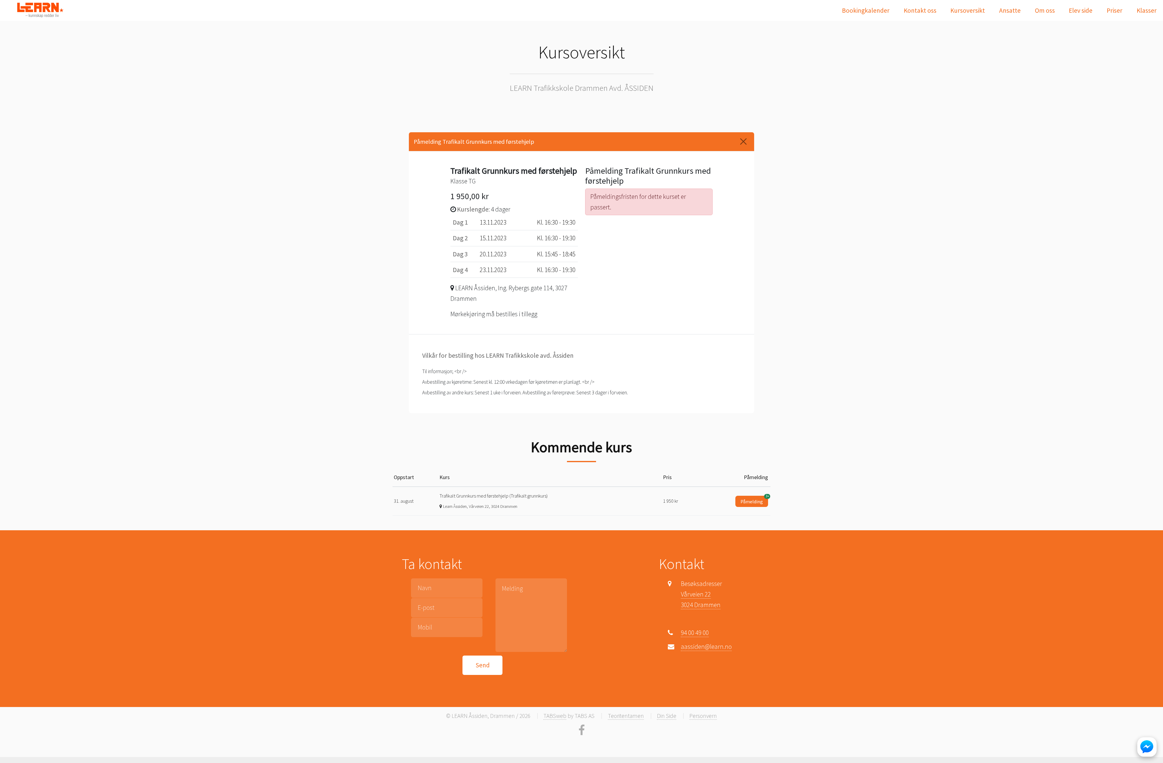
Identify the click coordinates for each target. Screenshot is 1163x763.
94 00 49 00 (695, 633)
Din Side (666, 715)
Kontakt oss (920, 10)
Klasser (1147, 10)
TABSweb (554, 715)
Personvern (703, 715)
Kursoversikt (967, 10)
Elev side (1080, 10)
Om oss (1045, 10)
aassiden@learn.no (706, 647)
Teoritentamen (626, 715)
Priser (1114, 10)
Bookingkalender (866, 10)
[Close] (743, 141)
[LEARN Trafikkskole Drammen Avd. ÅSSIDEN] (40, 10)
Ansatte (1010, 10)
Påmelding (754, 500)
